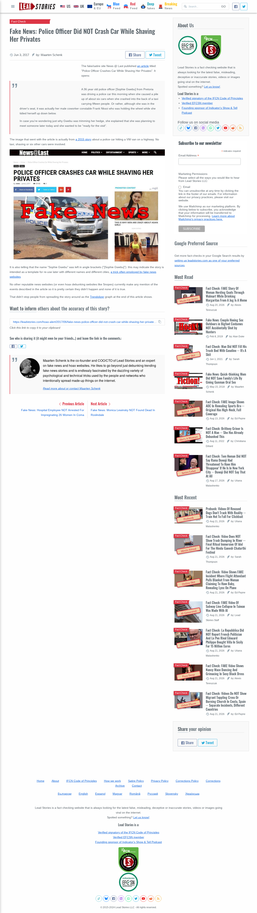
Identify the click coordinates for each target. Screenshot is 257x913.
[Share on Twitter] (22, 346)
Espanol (100, 793)
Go (223, 6)
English (83, 793)
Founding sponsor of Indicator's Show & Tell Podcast (128, 842)
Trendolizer (97, 296)
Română (135, 793)
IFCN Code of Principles (81, 780)
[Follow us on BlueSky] (188, 128)
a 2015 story (83, 139)
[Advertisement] (87, 453)
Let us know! (212, 86)
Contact (137, 785)
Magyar (117, 793)
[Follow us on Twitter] (218, 128)
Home (40, 780)
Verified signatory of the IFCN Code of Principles (212, 98)
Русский (153, 793)
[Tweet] (243, 6)
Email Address (188, 155)
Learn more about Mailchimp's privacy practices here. (206, 217)
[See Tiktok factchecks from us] (181, 128)
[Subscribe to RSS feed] (240, 128)
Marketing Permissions (192, 173)
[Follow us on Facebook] (196, 128)
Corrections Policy (187, 780)
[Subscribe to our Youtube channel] (225, 128)
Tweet (156, 54)
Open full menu (13, 6)
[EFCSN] (128, 882)
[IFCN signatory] (128, 859)
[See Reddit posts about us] (233, 128)
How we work (112, 780)
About (55, 780)
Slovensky (171, 793)
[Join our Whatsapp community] (210, 128)
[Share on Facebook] (13, 346)
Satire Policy (136, 780)
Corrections (213, 780)
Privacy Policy (159, 780)
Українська (192, 793)
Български (64, 793)
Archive (120, 785)
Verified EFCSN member (197, 103)
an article (143, 66)
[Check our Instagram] (203, 128)
